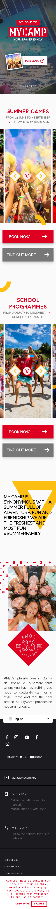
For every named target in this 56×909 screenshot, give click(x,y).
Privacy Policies (12, 867)
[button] (28, 61)
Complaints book (13, 873)
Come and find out (28, 86)
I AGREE (39, 904)
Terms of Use (11, 860)
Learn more (22, 904)
